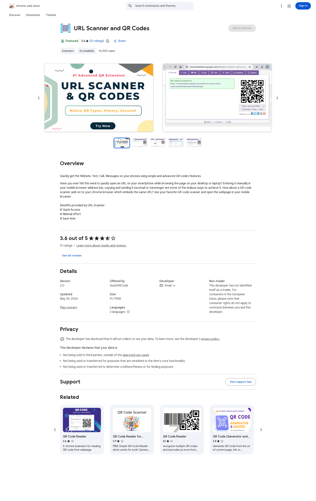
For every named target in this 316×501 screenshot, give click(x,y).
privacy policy (210, 339)
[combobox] (164, 6)
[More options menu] (281, 6)
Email (168, 285)
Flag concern (68, 307)
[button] (289, 6)
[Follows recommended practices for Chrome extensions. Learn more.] (62, 41)
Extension (68, 51)
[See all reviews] (72, 255)
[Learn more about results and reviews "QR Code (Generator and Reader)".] (222, 441)
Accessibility (87, 51)
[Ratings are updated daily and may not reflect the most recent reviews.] (107, 41)
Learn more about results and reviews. (101, 245)
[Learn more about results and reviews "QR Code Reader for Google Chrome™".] (122, 441)
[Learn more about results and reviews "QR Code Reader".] (72, 441)
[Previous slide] (38, 98)
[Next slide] (277, 98)
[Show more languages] (128, 312)
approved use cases (136, 355)
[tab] (14, 15)
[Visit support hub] (240, 381)
